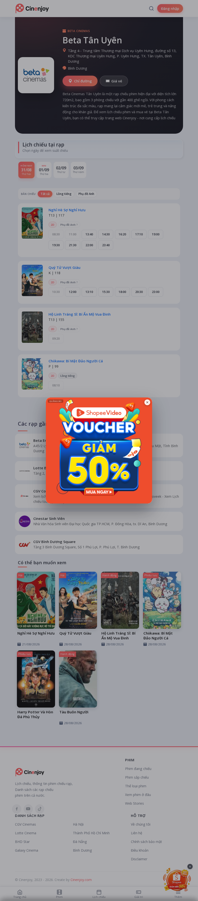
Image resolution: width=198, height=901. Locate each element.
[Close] (147, 402)
